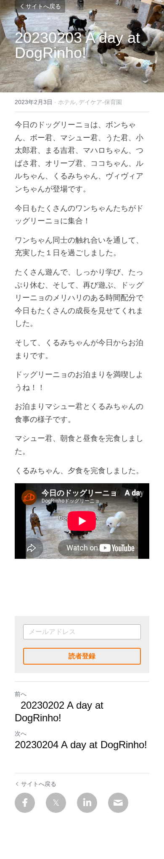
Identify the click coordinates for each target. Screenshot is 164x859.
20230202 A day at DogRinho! (59, 711)
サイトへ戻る (43, 6)
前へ (20, 694)
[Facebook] (25, 803)
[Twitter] (56, 803)
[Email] (118, 803)
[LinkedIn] (87, 803)
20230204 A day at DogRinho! (81, 751)
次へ (20, 733)
